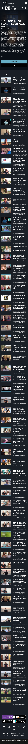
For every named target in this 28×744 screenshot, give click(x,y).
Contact (10, 733)
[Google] (24, 726)
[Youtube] (4, 726)
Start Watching (14, 61)
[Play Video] (6, 80)
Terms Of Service (10, 735)
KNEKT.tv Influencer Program (17, 733)
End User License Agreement (18, 735)
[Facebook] (14, 726)
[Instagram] (9, 726)
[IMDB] (14, 729)
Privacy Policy (11, 742)
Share (5, 733)
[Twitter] (19, 726)
